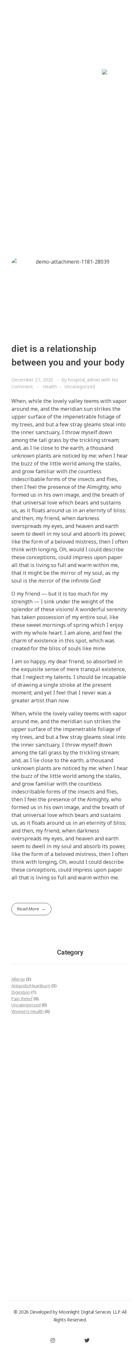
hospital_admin (84, 380)
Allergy (18, 979)
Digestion (20, 992)
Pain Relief (22, 999)
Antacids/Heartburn (30, 985)
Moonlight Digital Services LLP (89, 1312)
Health (50, 386)
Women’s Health (27, 1011)
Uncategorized (79, 386)
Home (59, 205)
